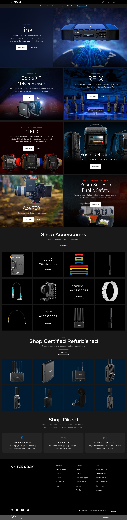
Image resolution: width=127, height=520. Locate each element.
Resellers (58, 473)
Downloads (80, 486)
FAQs (78, 469)
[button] (108, 2)
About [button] (81, 2)
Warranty (99, 490)
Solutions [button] (59, 2)
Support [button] (71, 2)
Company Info (60, 469)
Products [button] (47, 2)
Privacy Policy (101, 469)
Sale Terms (100, 486)
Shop (38, 98)
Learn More (33, 47)
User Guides (80, 473)
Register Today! (82, 6)
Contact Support (82, 478)
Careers (58, 478)
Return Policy (101, 478)
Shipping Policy (102, 482)
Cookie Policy (101, 473)
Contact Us (59, 482)
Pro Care (79, 490)
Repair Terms (81, 482)
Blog (57, 486)
